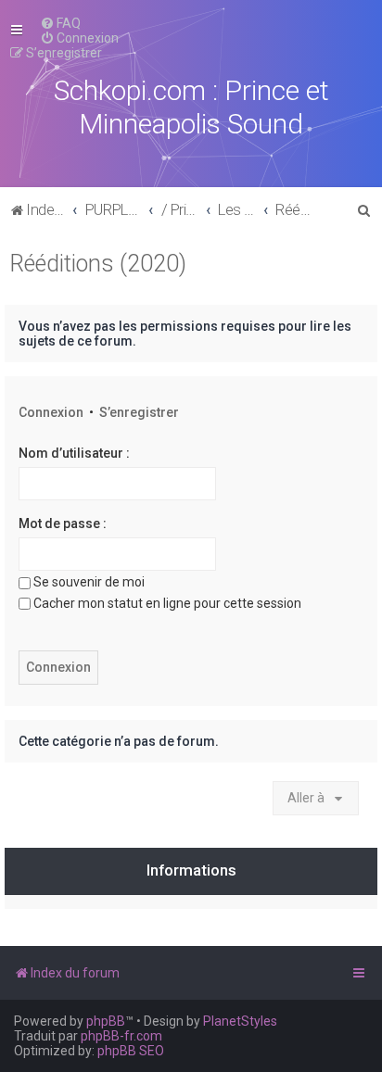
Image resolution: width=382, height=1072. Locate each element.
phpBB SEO (130, 1050)
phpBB (105, 1021)
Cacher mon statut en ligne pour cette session (167, 603)
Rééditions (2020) (97, 263)
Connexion (51, 412)
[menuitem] (60, 23)
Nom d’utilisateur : (74, 453)
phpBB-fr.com (121, 1035)
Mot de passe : (63, 523)
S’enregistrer (139, 412)
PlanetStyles (240, 1021)
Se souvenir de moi (89, 581)
